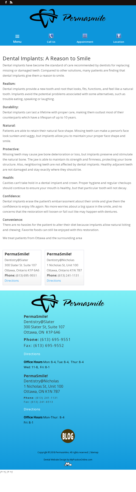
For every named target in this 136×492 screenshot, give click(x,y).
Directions (12, 280)
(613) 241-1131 (68, 275)
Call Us (51, 41)
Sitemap (94, 452)
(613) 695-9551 (26, 275)
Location (118, 41)
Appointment (85, 41)
